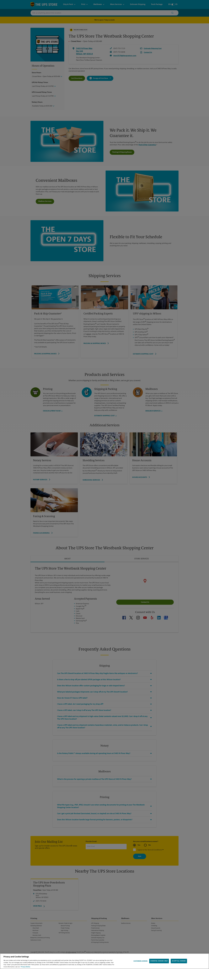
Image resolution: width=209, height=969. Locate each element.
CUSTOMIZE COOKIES (140, 961)
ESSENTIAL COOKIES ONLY (159, 961)
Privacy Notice (25, 966)
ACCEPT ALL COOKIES (179, 961)
